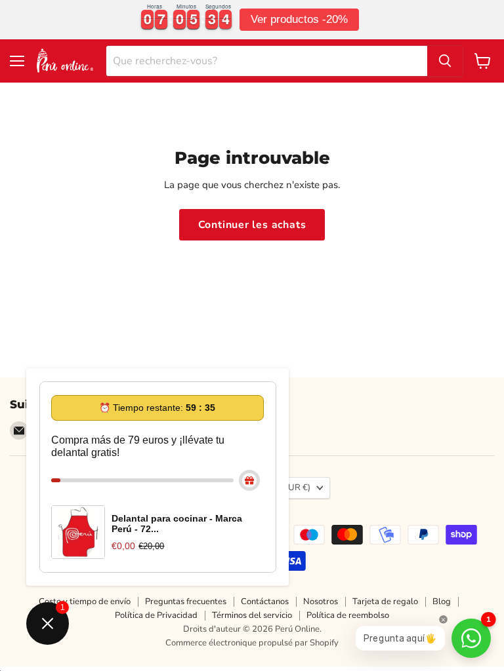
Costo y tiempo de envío (85, 601)
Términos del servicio (252, 615)
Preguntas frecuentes (185, 601)
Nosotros (320, 601)
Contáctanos (265, 601)
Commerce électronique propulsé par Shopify (252, 643)
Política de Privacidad (156, 615)
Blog (441, 601)
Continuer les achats (252, 225)
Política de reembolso (347, 615)
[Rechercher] (445, 61)
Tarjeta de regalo (385, 601)
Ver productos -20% (299, 19)
